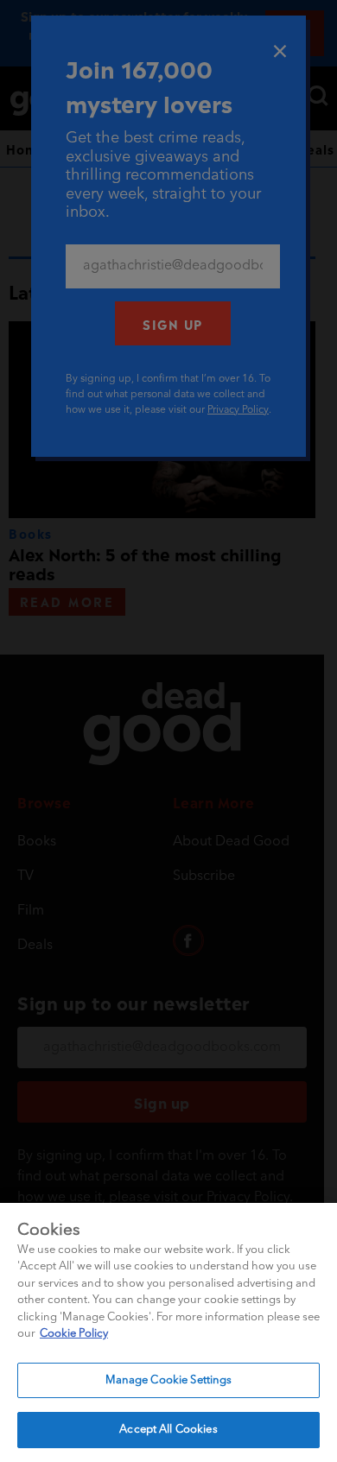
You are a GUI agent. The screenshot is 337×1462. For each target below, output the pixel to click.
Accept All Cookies (168, 1429)
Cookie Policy (74, 1333)
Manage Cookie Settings (168, 1380)
